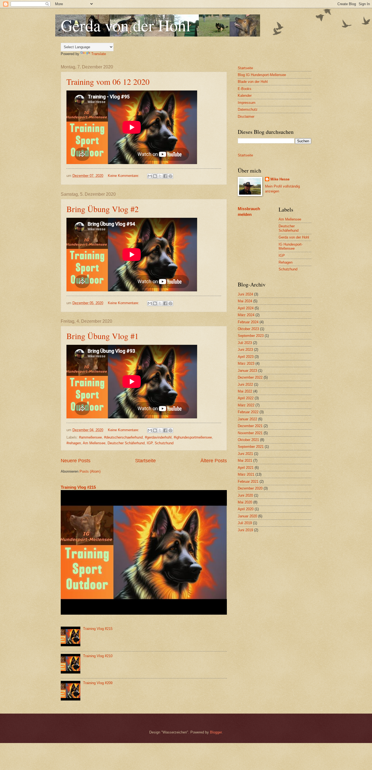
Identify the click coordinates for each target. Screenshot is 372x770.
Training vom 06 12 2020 (108, 81)
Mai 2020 (245, 502)
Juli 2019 (245, 523)
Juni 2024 (245, 294)
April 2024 (246, 308)
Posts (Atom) (90, 471)
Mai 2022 (245, 391)
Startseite (145, 460)
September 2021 (251, 447)
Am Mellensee (94, 443)
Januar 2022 (247, 419)
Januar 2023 (247, 371)
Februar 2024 (248, 322)
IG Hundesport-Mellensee (291, 246)
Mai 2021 (245, 460)
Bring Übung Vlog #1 (102, 335)
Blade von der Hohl (253, 82)
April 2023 (246, 357)
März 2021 (246, 474)
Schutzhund (164, 443)
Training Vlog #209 (97, 683)
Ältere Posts (213, 460)
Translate (98, 54)
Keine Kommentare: (124, 176)
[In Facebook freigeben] (165, 176)
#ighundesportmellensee (193, 437)
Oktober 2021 (248, 440)
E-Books (244, 89)
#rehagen (73, 443)
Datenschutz (248, 109)
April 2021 (246, 468)
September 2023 (251, 336)
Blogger (216, 732)
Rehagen (285, 262)
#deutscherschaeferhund (123, 437)
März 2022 (246, 405)
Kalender (245, 95)
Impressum (246, 103)
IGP (150, 443)
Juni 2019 (245, 530)
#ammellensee (90, 437)
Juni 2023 (245, 350)
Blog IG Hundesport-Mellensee (262, 75)
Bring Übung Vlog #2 (102, 208)
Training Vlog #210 (97, 656)
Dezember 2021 (250, 426)
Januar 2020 (247, 516)
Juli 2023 (245, 343)
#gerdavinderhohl (158, 437)
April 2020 (246, 509)
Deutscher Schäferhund (126, 443)
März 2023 (246, 363)
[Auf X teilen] (160, 176)
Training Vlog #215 (78, 487)
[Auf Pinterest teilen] (170, 176)
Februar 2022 (248, 412)
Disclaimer (246, 116)
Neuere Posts (75, 460)
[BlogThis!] (155, 176)
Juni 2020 (245, 495)
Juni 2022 (245, 384)
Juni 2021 (245, 454)
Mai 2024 (245, 301)
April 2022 (246, 398)
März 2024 (246, 315)
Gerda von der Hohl (126, 25)
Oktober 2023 (248, 329)
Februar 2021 (248, 481)
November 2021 (250, 433)
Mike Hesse (279, 179)
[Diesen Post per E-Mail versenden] (150, 176)
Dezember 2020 (250, 488)
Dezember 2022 (250, 377)
